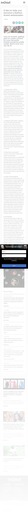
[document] (14, 256)
